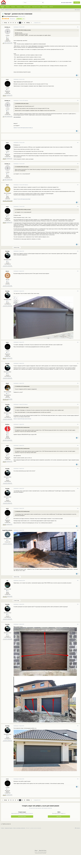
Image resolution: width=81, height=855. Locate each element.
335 (8, 281)
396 (8, 540)
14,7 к (8, 194)
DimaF (7, 383)
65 (24, 22)
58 (8, 22)
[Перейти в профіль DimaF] (7, 388)
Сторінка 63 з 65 (37, 22)
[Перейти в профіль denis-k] (7, 275)
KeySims (7, 424)
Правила (7, 6)
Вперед (28, 22)
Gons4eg (7, 251)
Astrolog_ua (7, 27)
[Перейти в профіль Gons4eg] (7, 255)
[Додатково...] (78, 27)
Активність (19, 6)
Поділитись (13, 18)
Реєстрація (77, 2)
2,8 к (8, 434)
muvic (7, 79)
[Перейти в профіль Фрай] (7, 189)
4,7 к (8, 89)
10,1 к (8, 393)
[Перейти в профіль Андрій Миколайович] (7, 534)
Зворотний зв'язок (42, 850)
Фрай (7, 184)
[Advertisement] (37, 137)
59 (10, 22)
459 (8, 261)
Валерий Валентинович (12, 16)
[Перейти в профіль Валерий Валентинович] (2, 16)
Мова (36, 850)
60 (13, 22)
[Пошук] (43, 2)
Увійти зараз (59, 816)
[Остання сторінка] (31, 23)
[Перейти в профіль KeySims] (7, 429)
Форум (2, 6)
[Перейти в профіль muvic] (7, 84)
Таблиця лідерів (27, 6)
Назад (5, 22)
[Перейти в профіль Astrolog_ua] (7, 31)
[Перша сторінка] (2, 23)
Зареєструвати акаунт (22, 816)
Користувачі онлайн (36, 6)
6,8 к (8, 590)
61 (15, 22)
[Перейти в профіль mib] (7, 585)
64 (22, 22)
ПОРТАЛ (51, 6)
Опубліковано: (19, 27)
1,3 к (8, 37)
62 (17, 22)
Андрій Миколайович (7, 530)
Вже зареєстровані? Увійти (66, 2)
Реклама (13, 6)
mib (7, 580)
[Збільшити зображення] (45, 699)
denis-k (7, 271)
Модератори (44, 6)
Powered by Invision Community (40, 853)
